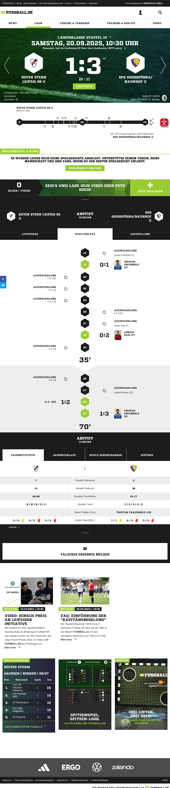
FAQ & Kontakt (80, 3)
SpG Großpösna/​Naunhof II (135, 79)
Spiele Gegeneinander (105, 455)
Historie (147, 455)
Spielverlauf (85, 234)
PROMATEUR (8, 3)
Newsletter (93, 3)
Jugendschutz (62, 780)
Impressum (7, 780)
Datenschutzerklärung (24, 780)
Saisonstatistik (23, 455)
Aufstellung (140, 234)
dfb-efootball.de (30, 3)
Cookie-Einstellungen (99, 780)
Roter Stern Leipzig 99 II (33, 79)
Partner (69, 3)
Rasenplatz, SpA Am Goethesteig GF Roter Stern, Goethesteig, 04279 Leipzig (83, 48)
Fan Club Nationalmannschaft (51, 3)
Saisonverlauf (64, 455)
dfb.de (19, 3)
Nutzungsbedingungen (44, 780)
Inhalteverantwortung (79, 780)
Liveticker (84, 86)
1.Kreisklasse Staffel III (82, 37)
